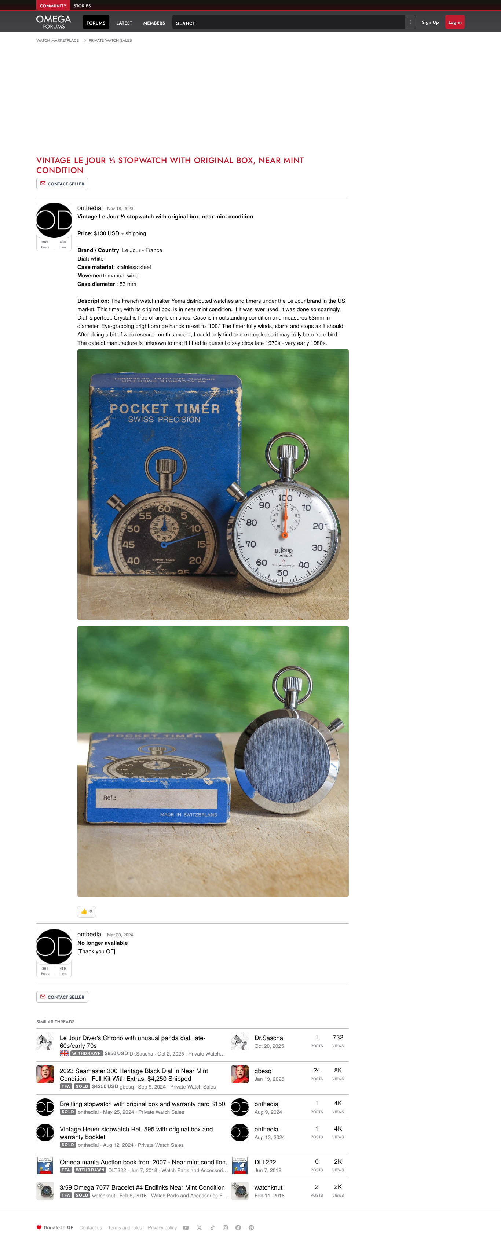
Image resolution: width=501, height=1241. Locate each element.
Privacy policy (162, 1227)
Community (53, 6)
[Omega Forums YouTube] (187, 1227)
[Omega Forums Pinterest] (252, 1227)
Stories (82, 6)
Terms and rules (125, 1227)
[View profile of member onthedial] (54, 235)
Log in (455, 22)
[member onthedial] (45, 1107)
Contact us (90, 1227)
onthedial (90, 207)
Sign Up (430, 22)
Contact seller (66, 184)
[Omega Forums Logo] (53, 22)
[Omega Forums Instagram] (226, 1227)
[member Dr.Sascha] (45, 1041)
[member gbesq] (45, 1074)
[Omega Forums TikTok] (213, 1227)
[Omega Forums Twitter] (200, 1227)
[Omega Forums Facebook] (239, 1227)
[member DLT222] (45, 1165)
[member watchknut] (45, 1191)
